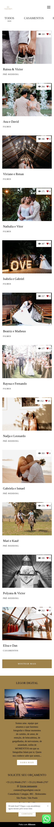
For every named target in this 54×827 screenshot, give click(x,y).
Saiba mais (27, 762)
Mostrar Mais (27, 664)
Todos (9, 18)
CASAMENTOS (34, 18)
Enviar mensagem (28, 786)
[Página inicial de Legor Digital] (8, 8)
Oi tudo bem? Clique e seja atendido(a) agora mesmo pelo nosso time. (24, 807)
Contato (27, 814)
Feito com (27, 824)
